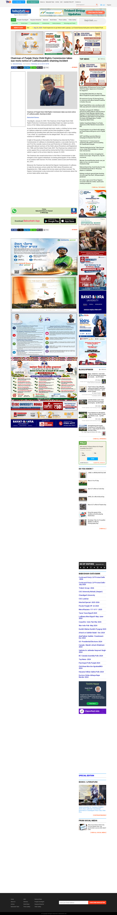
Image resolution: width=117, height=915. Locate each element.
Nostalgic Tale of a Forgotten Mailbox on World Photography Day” (96, 521)
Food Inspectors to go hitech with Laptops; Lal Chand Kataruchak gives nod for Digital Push (47, 28)
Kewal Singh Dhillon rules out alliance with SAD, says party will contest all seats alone (92, 106)
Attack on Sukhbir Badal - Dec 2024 (92, 633)
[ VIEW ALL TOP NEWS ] (98, 187)
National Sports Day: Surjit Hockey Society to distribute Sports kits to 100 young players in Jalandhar (92, 168)
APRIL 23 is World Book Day (96, 496)
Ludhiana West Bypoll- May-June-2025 (91, 617)
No (95, 453)
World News (53, 20)
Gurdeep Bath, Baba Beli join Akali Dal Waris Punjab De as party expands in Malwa (92, 94)
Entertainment (45, 23)
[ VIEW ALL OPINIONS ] (99, 439)
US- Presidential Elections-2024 (90, 642)
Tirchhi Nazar (24, 23)
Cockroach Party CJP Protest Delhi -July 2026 (92, 583)
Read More (92, 703)
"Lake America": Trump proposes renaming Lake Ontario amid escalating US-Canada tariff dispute (91, 142)
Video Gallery (72, 20)
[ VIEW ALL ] (102, 528)
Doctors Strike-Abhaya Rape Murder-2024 (89, 676)
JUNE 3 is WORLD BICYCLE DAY (97, 472)
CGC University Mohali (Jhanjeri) (90, 592)
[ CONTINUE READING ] (99, 815)
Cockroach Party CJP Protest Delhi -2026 (92, 578)
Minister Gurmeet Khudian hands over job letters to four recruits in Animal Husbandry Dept (92, 162)
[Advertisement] (18, 99)
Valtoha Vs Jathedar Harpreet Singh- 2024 (92, 651)
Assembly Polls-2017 (69, 2)
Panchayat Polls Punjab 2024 (89, 663)
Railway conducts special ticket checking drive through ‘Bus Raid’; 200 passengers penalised (92, 175)
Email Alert (15, 23)
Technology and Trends (69, 23)
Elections (25, 901)
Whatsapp (33, 67)
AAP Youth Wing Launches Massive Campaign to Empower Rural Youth (90, 136)
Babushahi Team (50, 2)
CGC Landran (84, 599)
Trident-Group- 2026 (86, 588)
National (45, 20)
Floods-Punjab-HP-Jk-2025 (89, 606)
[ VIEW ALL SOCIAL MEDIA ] (98, 832)
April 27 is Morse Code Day (96, 488)
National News (38, 899)
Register (109, 5)
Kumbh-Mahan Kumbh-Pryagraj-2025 (92, 629)
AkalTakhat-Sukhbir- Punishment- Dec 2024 (91, 637)
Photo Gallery (63, 20)
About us (42, 2)
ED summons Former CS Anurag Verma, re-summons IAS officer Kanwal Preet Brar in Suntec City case (92, 100)
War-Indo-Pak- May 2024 (88, 625)
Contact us (78, 2)
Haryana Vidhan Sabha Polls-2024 (91, 672)
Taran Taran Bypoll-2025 (88, 613)
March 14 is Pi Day (93, 480)
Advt (61, 2)
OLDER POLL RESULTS (99, 462)
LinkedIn (27, 67)
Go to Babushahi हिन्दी (33, 2)
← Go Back (73, 67)
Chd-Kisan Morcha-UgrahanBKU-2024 (91, 667)
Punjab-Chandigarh (22, 20)
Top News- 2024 (85, 659)
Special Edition (86, 775)
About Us (13, 901)
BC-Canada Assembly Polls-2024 (91, 656)
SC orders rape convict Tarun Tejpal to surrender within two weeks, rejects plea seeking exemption (92, 181)
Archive (57, 2)
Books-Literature (57, 23)
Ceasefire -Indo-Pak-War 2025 (90, 622)
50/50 (83, 455)
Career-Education (35, 23)
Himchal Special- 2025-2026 (89, 602)
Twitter (20, 67)
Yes (83, 453)
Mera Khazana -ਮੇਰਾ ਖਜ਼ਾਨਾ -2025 (90, 609)
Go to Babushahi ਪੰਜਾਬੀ (18, 2)
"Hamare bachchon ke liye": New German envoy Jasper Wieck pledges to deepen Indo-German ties (92, 149)
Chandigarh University (87, 595)
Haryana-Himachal (35, 20)
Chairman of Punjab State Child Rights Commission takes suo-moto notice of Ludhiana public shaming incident (41, 59)
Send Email (40, 67)
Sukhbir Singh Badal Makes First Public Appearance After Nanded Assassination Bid (92, 124)
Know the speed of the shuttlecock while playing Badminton (95, 514)
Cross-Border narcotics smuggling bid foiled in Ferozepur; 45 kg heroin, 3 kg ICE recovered (92, 155)
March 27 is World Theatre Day (97, 504)
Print (46, 67)
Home (13, 20)
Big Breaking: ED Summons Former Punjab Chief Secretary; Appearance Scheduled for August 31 (92, 89)
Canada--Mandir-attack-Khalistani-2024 (92, 646)
